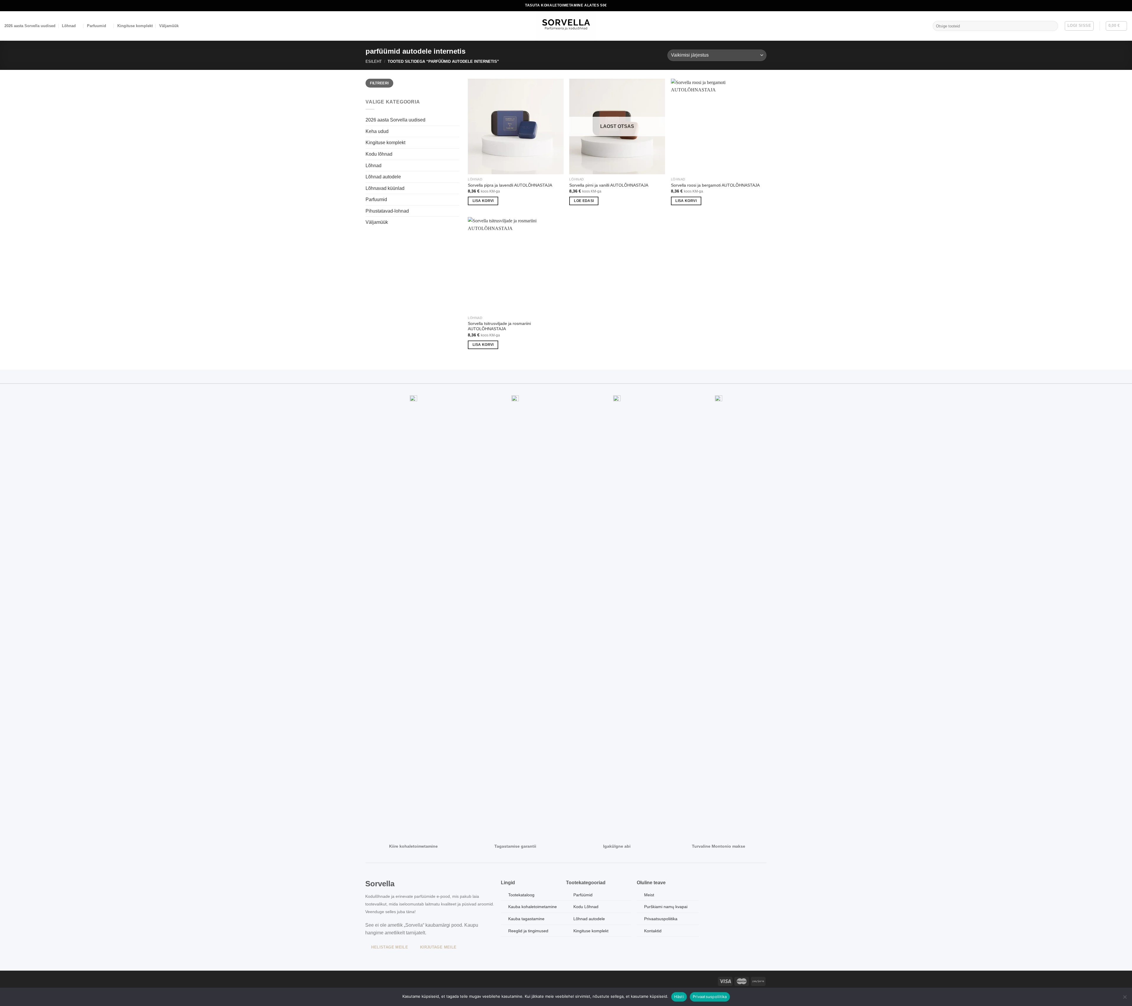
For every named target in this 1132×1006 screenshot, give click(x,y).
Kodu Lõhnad (585, 906)
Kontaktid (653, 930)
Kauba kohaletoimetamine (532, 906)
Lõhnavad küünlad (385, 188)
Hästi (679, 996)
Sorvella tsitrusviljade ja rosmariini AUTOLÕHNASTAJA (499, 326)
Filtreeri (379, 83)
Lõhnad (69, 26)
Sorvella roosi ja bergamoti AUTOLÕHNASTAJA (715, 185)
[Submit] (1052, 26)
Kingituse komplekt (135, 26)
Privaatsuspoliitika (710, 996)
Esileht (374, 61)
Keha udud (377, 131)
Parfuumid (96, 26)
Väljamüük (169, 26)
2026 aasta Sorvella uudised (29, 26)
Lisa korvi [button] (483, 201)
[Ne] (1125, 998)
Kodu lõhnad (379, 154)
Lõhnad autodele (383, 176)
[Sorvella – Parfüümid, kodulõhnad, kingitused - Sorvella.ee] (566, 26)
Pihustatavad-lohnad (387, 210)
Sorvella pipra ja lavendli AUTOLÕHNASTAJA (510, 185)
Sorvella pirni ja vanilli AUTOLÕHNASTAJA (608, 185)
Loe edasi (584, 201)
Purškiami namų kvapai (665, 906)
